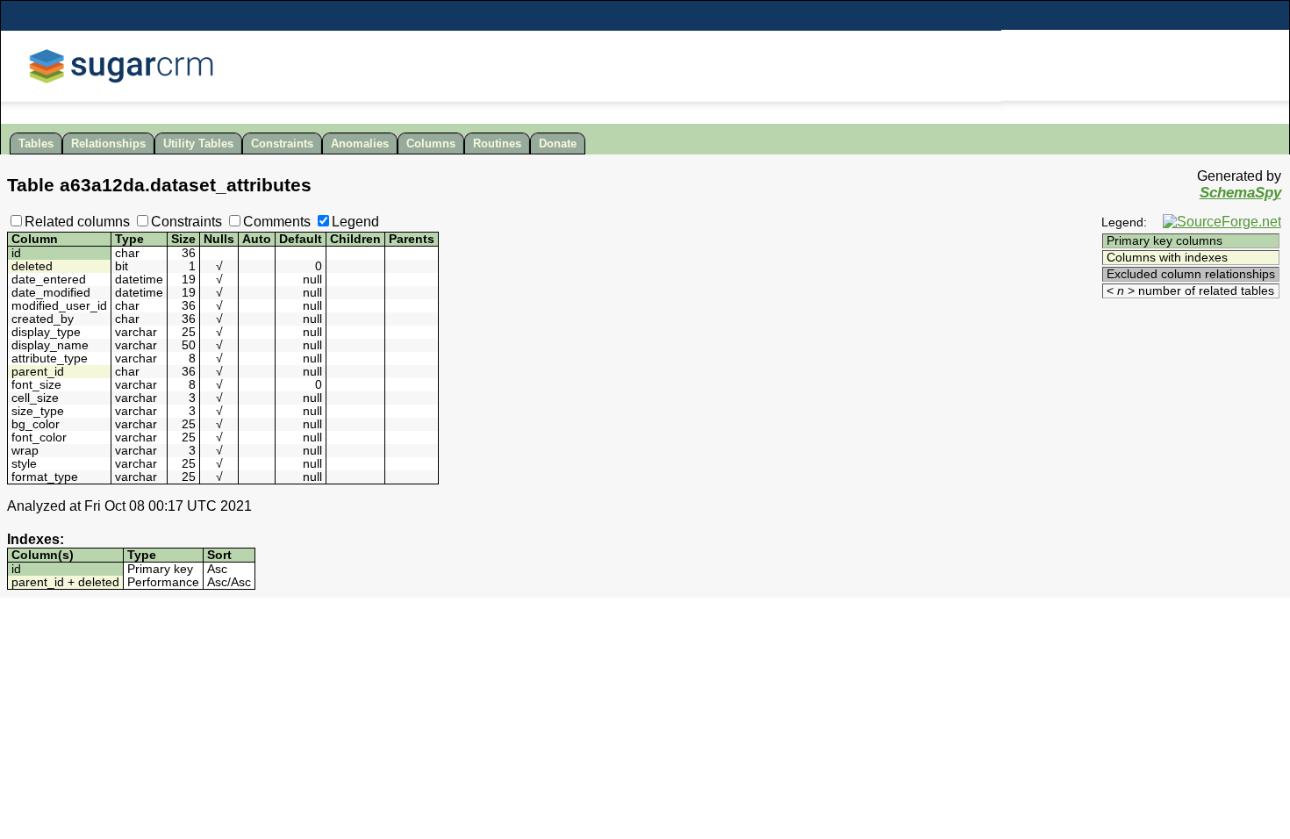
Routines (497, 143)
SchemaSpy (1240, 192)
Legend (355, 221)
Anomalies (360, 143)
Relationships (108, 143)
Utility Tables (198, 143)
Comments (277, 221)
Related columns (77, 221)
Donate (558, 143)
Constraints (282, 143)
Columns (430, 143)
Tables (36, 143)
